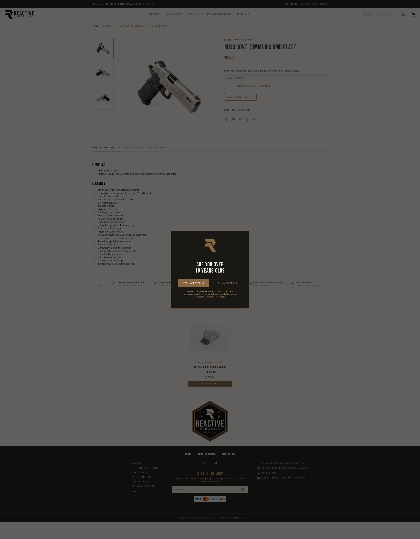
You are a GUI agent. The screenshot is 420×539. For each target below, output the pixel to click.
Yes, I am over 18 (193, 283)
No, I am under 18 (226, 283)
